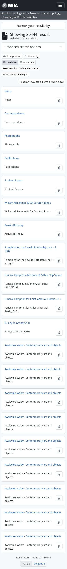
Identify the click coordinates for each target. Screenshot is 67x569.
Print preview (13, 56)
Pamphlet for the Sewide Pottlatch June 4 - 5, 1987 (31, 249)
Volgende (39, 563)
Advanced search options (23, 47)
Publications (12, 158)
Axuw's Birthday (14, 225)
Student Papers (14, 180)
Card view (11, 62)
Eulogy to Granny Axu (17, 323)
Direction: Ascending (14, 74)
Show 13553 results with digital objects (43, 81)
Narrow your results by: (33, 26)
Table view (28, 62)
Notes (8, 91)
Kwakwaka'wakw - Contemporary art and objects (33, 345)
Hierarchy (33, 56)
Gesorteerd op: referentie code (19, 68)
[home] (11, 5)
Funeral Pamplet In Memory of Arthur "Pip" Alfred (33, 275)
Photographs (12, 135)
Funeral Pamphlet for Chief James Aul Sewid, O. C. (33, 299)
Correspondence (14, 113)
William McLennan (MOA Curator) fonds (28, 202)
